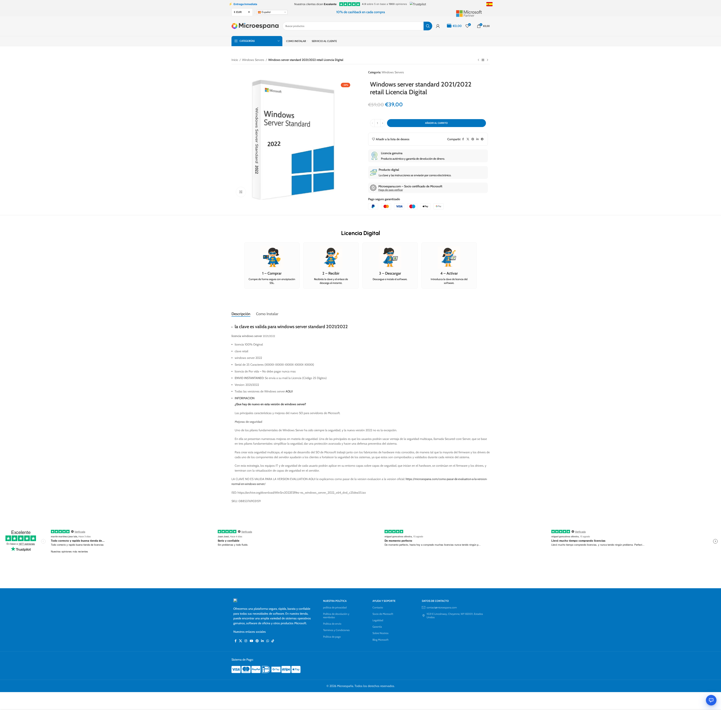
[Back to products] (483, 60)
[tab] (240, 314)
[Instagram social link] (245, 641)
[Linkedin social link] (477, 139)
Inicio (234, 60)
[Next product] (487, 60)
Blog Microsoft (380, 639)
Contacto (377, 607)
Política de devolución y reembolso (336, 615)
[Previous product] (478, 60)
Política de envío (332, 623)
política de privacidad (335, 607)
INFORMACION (244, 398)
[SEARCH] (428, 26)
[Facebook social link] (463, 139)
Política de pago (332, 636)
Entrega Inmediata (243, 4)
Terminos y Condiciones (336, 630)
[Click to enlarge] (241, 192)
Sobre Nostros (380, 633)
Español (265, 12)
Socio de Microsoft (382, 614)
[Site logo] (255, 26)
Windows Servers (253, 60)
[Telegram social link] (482, 139)
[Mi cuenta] (438, 26)
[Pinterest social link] (472, 139)
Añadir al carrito (436, 122)
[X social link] (467, 139)
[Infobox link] (473, 12)
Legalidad (377, 620)
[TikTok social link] (272, 641)
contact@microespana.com (442, 607)
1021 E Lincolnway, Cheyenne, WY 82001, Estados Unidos (455, 615)
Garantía (377, 626)
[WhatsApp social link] (267, 641)
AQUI (289, 391)
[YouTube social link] (251, 641)
